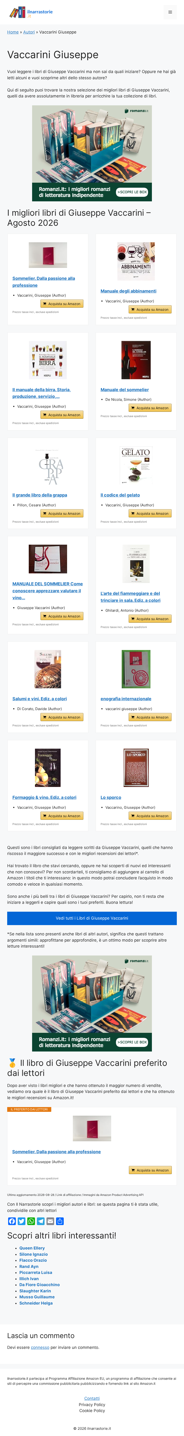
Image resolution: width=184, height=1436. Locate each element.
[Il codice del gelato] (136, 465)
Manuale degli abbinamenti (128, 291)
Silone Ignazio (33, 1254)
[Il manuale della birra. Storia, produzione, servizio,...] (48, 360)
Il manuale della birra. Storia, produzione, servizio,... (41, 393)
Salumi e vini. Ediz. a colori (39, 698)
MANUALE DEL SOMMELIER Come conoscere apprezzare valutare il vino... (47, 590)
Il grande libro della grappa (39, 495)
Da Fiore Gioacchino (39, 1284)
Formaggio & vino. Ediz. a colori (44, 797)
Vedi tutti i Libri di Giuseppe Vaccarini (92, 918)
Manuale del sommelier (125, 389)
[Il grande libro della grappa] (48, 465)
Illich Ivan (29, 1278)
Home (13, 32)
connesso (40, 1347)
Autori (29, 32)
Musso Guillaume (37, 1297)
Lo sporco (111, 797)
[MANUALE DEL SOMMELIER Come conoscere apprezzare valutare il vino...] (48, 559)
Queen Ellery (32, 1248)
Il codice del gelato (120, 495)
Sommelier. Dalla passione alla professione (43, 282)
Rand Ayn (29, 1266)
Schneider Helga (36, 1303)
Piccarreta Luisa (35, 1272)
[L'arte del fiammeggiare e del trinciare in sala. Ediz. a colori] (136, 564)
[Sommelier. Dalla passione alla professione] (48, 255)
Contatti (92, 1398)
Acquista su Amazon (64, 304)
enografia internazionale (126, 698)
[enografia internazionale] (136, 669)
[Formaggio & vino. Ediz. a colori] (48, 768)
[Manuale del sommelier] (136, 360)
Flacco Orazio (33, 1260)
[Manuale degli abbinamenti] (136, 261)
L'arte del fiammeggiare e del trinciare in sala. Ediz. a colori (131, 597)
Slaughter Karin (35, 1291)
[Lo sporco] (136, 768)
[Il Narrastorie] (31, 12)
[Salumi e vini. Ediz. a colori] (48, 669)
